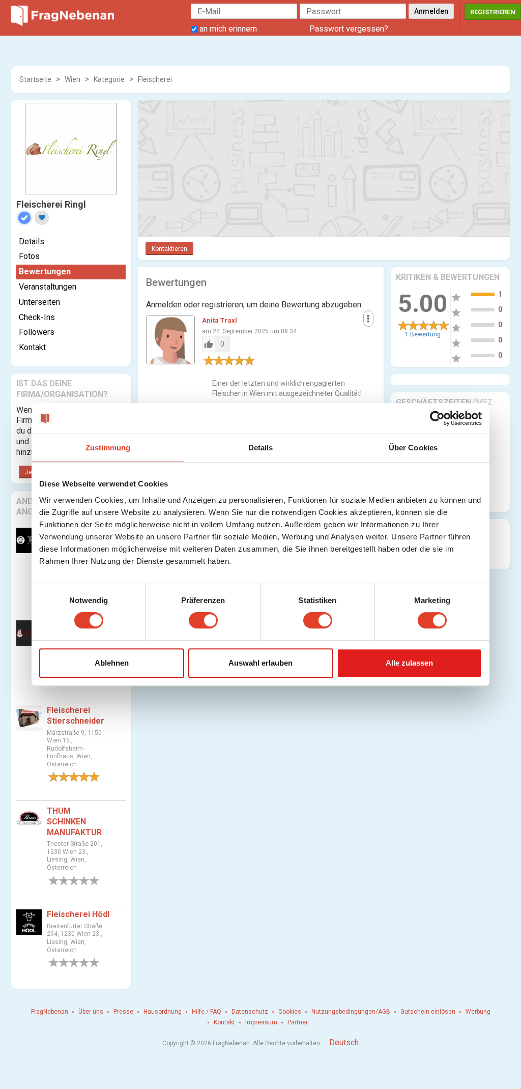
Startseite (35, 79)
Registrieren (492, 12)
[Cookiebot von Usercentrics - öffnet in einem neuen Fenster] (437, 418)
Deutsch (344, 1042)
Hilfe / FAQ (206, 1011)
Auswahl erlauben (260, 662)
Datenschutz (249, 1011)
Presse (123, 1011)
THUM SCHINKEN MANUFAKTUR (74, 821)
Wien (72, 79)
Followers (36, 332)
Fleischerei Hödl (78, 914)
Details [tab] (260, 447)
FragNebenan (49, 1011)
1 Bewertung (423, 334)
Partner (297, 1022)
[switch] (203, 620)
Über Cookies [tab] (413, 447)
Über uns (90, 1011)
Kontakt (32, 347)
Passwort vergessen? (348, 29)
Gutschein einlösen (427, 1011)
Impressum (261, 1022)
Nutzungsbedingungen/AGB (350, 1011)
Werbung (478, 1011)
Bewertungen (45, 271)
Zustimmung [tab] (108, 447)
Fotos (29, 256)
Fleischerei (155, 79)
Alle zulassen (409, 662)
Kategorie (109, 79)
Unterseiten (39, 302)
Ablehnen (112, 662)
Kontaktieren (169, 248)
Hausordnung (162, 1011)
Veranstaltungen (47, 287)
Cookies (289, 1011)
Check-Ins (37, 317)
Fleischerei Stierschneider (75, 715)
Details (31, 241)
